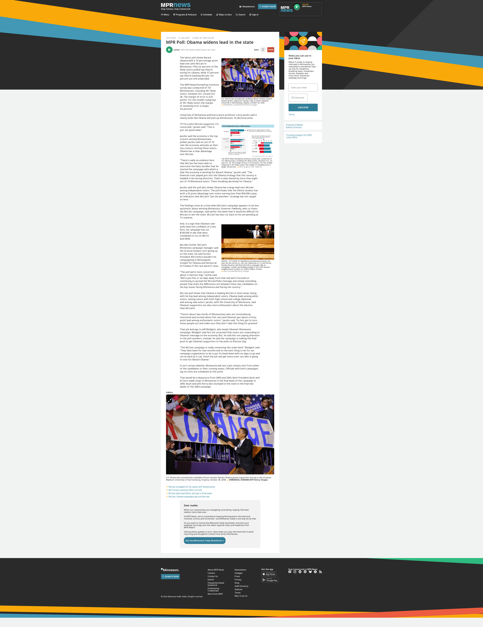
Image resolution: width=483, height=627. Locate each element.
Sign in (255, 14)
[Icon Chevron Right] (271, 432)
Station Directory (294, 127)
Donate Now (267, 6)
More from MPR (215, 594)
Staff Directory (241, 586)
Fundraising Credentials (213, 589)
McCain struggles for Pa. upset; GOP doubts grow (192, 486)
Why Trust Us (241, 596)
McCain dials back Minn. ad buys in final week (190, 493)
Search (242, 14)
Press (237, 576)
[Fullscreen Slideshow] (169, 400)
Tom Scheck (171, 38)
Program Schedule (294, 125)
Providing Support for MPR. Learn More (299, 136)
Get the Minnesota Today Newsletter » (204, 540)
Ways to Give (225, 14)
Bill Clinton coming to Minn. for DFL (185, 490)
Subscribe (303, 107)
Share (270, 49)
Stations (238, 589)
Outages (239, 573)
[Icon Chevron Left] (169, 432)
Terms (292, 114)
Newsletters (240, 569)
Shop (237, 582)
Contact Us (213, 576)
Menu (166, 14)
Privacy (238, 579)
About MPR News (216, 569)
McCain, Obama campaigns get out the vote (189, 496)
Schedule (207, 14)
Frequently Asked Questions (216, 583)
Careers (211, 573)
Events (211, 579)
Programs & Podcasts (186, 14)
